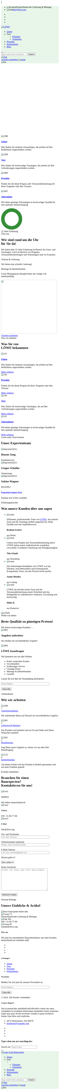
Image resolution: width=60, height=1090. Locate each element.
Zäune (9, 31)
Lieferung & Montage (10, 725)
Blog (9, 47)
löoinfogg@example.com (18, 1023)
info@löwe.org (19, 9)
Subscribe (6, 689)
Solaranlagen (12, 44)
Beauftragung (7, 742)
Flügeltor (16, 36)
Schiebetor (17, 39)
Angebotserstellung (9, 711)
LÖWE (43, 519)
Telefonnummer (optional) (12, 842)
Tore (3, 160)
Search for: (6, 1047)
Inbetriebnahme (8, 760)
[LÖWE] (5, 27)
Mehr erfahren (7, 372)
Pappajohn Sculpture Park (11, 492)
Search (31, 54)
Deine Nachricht (8, 867)
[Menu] (2, 52)
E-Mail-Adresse (8, 849)
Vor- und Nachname (10, 834)
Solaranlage (6, 197)
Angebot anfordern (9, 59)
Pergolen (11, 41)
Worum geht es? (8, 857)
